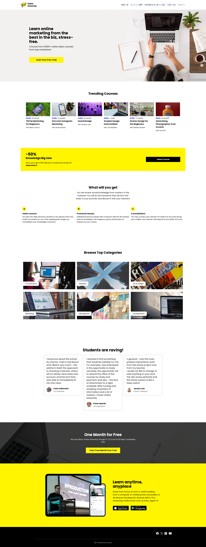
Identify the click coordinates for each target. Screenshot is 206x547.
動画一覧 (124, 5)
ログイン (181, 5)
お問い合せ (171, 5)
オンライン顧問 (136, 5)
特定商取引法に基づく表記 (155, 5)
